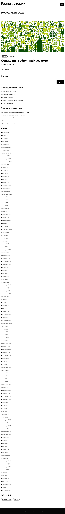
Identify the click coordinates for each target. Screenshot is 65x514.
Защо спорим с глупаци (9, 92)
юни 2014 (5, 443)
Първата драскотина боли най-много (12, 100)
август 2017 (5, 370)
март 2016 (5, 382)
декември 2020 (6, 314)
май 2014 (4, 446)
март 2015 (5, 417)
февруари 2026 (6, 147)
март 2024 (5, 212)
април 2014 (5, 449)
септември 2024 (7, 194)
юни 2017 (4, 376)
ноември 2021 (6, 288)
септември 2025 (7, 162)
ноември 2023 (6, 223)
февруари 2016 (6, 385)
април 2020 (5, 338)
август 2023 (5, 232)
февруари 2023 (6, 250)
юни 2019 (4, 364)
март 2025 (5, 179)
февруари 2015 (6, 420)
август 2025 (5, 165)
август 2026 (5, 132)
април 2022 (5, 276)
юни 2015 (4, 408)
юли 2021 (4, 300)
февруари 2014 (6, 455)
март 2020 (5, 341)
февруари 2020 (6, 344)
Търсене (5, 76)
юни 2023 (5, 238)
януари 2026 (5, 150)
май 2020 (5, 335)
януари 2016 (5, 388)
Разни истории (13, 3)
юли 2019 (5, 361)
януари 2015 (5, 423)
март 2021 (5, 308)
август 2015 (5, 402)
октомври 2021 (6, 291)
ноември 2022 (6, 259)
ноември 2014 (6, 429)
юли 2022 (5, 267)
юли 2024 (5, 200)
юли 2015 (5, 405)
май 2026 (5, 141)
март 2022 (5, 279)
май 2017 (4, 379)
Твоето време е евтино (8, 95)
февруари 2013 (6, 484)
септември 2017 (6, 367)
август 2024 (5, 197)
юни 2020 (5, 332)
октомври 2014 (6, 432)
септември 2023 (7, 229)
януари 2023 (5, 253)
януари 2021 (5, 311)
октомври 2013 (6, 467)
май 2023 (5, 241)
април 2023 (5, 244)
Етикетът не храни (7, 97)
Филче (4, 56)
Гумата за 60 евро (7, 103)
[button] (62, 4)
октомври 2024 (6, 191)
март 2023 (5, 247)
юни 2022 (5, 270)
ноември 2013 (6, 464)
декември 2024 (6, 185)
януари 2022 (5, 282)
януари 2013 (5, 487)
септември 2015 (6, 399)
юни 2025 (5, 171)
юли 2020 (5, 329)
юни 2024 (5, 203)
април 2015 (5, 414)
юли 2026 (5, 135)
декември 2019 (6, 349)
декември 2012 (6, 490)
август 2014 (5, 437)
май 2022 (5, 273)
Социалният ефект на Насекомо (24, 60)
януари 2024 (6, 217)
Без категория (6, 499)
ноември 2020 (6, 317)
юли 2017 (5, 373)
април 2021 (5, 305)
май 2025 (5, 173)
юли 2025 (5, 168)
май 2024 (5, 206)
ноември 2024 (6, 188)
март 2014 (5, 452)
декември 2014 (6, 426)
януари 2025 (5, 182)
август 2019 (5, 358)
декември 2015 (6, 390)
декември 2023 (6, 220)
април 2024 (5, 209)
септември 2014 (6, 435)
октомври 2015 (6, 396)
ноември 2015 (6, 393)
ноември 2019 (6, 352)
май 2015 (4, 411)
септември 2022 (7, 264)
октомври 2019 (6, 355)
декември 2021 (6, 285)
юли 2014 (5, 440)
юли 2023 (5, 235)
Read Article (5, 69)
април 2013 (5, 478)
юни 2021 (4, 302)
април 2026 (5, 144)
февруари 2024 (6, 214)
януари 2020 (6, 347)
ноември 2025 (6, 156)
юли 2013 (5, 473)
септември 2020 (7, 323)
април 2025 (5, 176)
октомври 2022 (6, 261)
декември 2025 (6, 153)
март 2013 (5, 481)
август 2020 (5, 326)
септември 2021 (6, 294)
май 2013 (4, 476)
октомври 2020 (6, 320)
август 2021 (5, 297)
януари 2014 (5, 458)
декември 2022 (6, 256)
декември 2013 (6, 461)
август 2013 (5, 470)
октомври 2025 (6, 159)
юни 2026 (5, 138)
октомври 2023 (6, 226)
